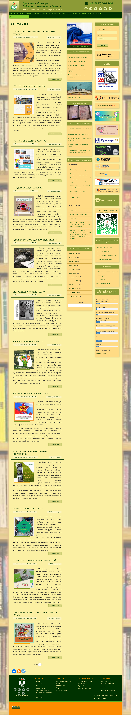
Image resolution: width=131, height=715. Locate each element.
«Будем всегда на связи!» (28, 188)
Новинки (44, 13)
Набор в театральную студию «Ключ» (78, 146)
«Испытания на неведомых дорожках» (30, 453)
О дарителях (40, 688)
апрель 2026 (73, 269)
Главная (11, 13)
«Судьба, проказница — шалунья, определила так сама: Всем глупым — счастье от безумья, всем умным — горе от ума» (81, 234)
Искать (102, 45)
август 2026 (73, 254)
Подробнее (55, 79)
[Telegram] (23, 671)
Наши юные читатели (76, 65)
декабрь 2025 (74, 285)
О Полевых (40, 686)
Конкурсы (81, 683)
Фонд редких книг (103, 284)
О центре (17, 14)
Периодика (100, 280)
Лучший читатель (84, 686)
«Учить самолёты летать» (29, 86)
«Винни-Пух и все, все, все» (79, 170)
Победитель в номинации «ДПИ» (77, 70)
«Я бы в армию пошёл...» (27, 341)
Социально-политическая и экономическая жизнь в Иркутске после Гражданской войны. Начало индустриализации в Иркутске (81, 178)
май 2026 (72, 265)
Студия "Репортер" (85, 688)
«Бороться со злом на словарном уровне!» (34, 33)
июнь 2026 (73, 261)
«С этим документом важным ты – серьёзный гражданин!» (80, 45)
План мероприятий (32, 13)
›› (39, 664)
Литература (100, 276)
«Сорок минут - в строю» (28, 508)
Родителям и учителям (57, 13)
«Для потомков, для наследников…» (35, 240)
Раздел (99, 36)
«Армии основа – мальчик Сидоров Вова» (35, 614)
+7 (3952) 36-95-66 (101, 3)
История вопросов (103, 251)
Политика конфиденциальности (105, 695)
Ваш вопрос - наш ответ (78, 214)
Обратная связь (100, 698)
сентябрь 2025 (74, 296)
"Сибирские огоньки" (85, 681)
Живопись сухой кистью (29, 292)
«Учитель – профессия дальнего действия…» (79, 130)
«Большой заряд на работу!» (30, 393)
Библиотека (107, 106)
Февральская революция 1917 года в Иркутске (80, 187)
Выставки (82, 13)
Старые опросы (101, 353)
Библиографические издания (107, 272)
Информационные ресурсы (106, 255)
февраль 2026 (74, 277)
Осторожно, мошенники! (19, 17)
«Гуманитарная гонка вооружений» (35, 560)
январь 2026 (73, 281)
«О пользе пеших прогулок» (30, 141)
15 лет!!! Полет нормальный (77, 57)
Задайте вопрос (106, 681)
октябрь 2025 (74, 292)
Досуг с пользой (93, 14)
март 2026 (72, 273)
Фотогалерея (72, 13)
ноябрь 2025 (73, 288)
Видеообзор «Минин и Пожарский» (78, 193)
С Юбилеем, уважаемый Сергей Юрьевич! (79, 140)
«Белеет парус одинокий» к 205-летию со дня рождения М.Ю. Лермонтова (80, 224)
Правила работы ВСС (104, 259)
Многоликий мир (74, 97)
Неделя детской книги (76, 61)
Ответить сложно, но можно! (78, 135)
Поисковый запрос (104, 29)
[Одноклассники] (19, 671)
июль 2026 (73, 257)
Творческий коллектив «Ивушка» (76, 76)
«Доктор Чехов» (75, 198)
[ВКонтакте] (14, 671)
